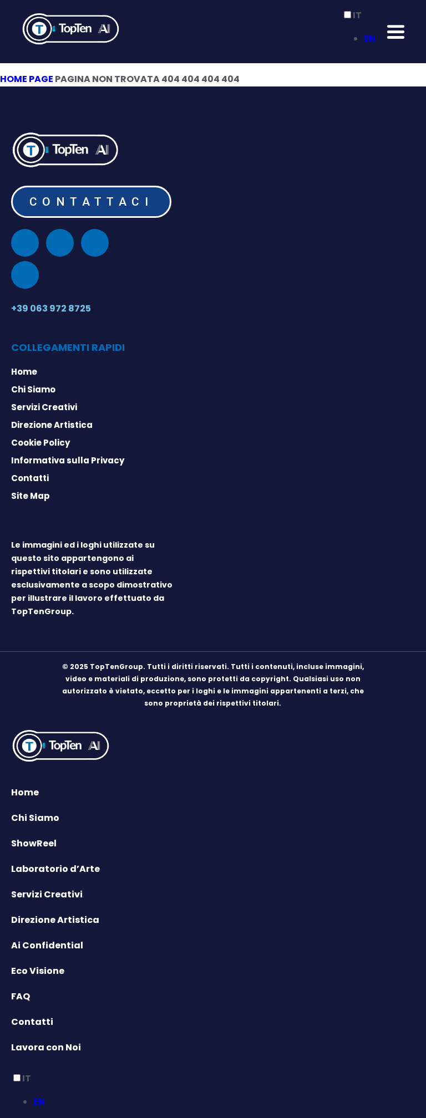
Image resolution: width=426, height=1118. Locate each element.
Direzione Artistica (55, 919)
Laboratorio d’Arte (55, 868)
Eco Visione (37, 970)
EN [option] (370, 38)
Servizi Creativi (47, 894)
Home (25, 792)
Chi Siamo (35, 817)
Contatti (32, 1021)
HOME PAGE (26, 79)
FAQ (20, 996)
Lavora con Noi (46, 1047)
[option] (370, 39)
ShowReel (34, 843)
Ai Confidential (47, 945)
